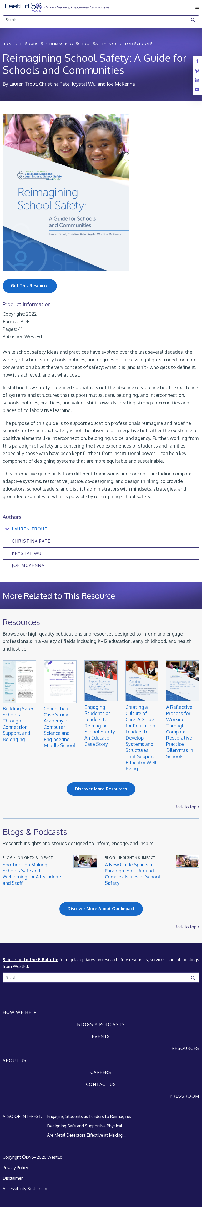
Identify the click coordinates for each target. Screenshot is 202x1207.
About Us (15, 1060)
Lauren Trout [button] (29, 529)
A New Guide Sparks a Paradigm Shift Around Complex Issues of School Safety (132, 874)
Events (101, 1036)
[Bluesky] (197, 70)
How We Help (20, 1012)
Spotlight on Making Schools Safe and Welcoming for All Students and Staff (33, 874)
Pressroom (184, 1096)
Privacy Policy (15, 1167)
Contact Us (101, 1084)
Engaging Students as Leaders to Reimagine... (90, 1116)
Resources (31, 43)
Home (8, 43)
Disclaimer (13, 1178)
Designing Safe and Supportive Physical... (86, 1125)
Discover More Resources (101, 789)
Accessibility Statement (25, 1188)
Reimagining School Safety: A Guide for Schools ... (103, 43)
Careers (100, 1072)
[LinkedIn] (197, 80)
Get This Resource (30, 285)
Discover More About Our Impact (101, 908)
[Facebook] (197, 61)
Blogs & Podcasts (101, 1024)
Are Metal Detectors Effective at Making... (86, 1135)
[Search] (193, 20)
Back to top (185, 806)
